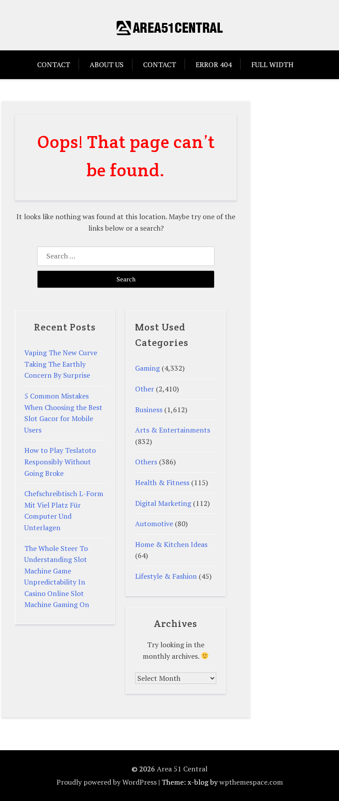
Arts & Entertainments (172, 430)
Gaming (147, 368)
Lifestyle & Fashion (166, 576)
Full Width (272, 64)
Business (148, 409)
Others (146, 462)
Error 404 (214, 64)
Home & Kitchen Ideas (171, 544)
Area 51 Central (182, 769)
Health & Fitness (162, 482)
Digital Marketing (163, 503)
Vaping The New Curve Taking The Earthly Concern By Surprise (60, 364)
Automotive (154, 523)
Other (144, 389)
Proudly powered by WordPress (106, 782)
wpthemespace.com (251, 782)
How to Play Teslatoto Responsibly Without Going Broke (60, 461)
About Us (107, 64)
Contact (53, 64)
